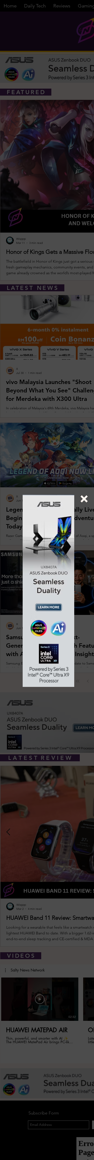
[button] (84, 498)
